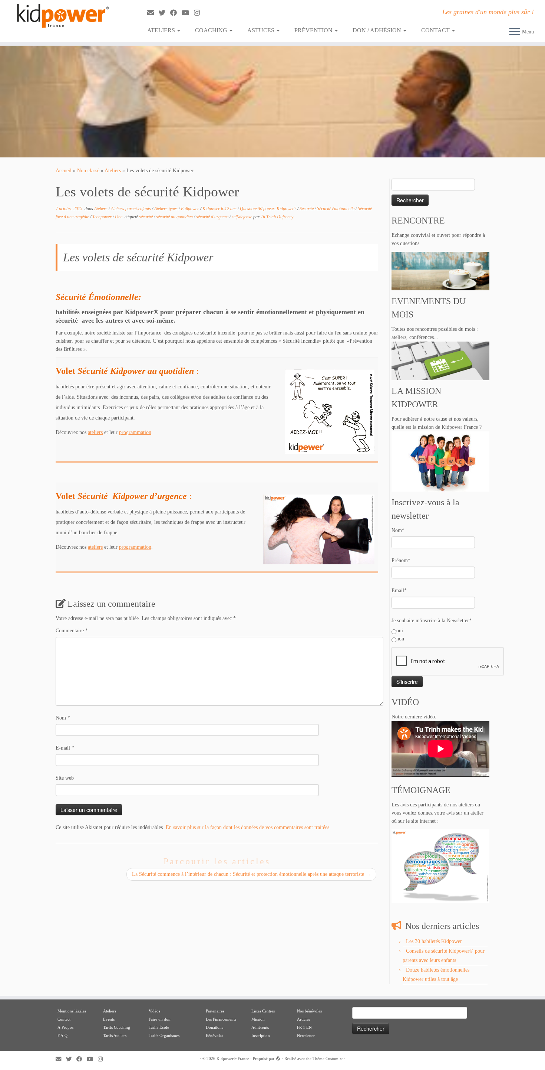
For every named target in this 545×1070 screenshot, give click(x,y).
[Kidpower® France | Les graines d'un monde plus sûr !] (63, 16)
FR (299, 1027)
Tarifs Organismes (164, 1035)
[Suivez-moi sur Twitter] (164, 13)
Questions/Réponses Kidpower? (268, 208)
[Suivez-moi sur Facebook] (176, 13)
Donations (214, 1027)
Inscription (260, 1035)
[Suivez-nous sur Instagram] (199, 13)
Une (119, 216)
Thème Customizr (328, 1058)
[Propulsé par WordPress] (278, 1057)
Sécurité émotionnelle (336, 208)
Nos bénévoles (309, 1011)
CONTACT (436, 30)
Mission (258, 1019)
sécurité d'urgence (212, 216)
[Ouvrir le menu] (514, 32)
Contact (63, 1019)
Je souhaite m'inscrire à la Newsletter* (432, 620)
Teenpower (102, 216)
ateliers (95, 432)
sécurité (146, 216)
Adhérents (260, 1027)
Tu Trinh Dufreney (277, 216)
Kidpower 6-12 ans (220, 208)
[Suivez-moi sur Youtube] (188, 13)
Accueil (64, 170)
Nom (63, 718)
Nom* (398, 530)
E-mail (65, 748)
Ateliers (113, 170)
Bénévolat (214, 1035)
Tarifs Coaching (116, 1027)
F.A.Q (62, 1035)
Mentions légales (71, 1011)
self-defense (242, 216)
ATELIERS (161, 30)
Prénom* (401, 560)
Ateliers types (166, 208)
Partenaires (215, 1011)
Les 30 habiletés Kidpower (434, 941)
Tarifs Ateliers (114, 1035)
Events (109, 1019)
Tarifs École (159, 1027)
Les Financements (221, 1019)
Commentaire (72, 630)
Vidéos (154, 1011)
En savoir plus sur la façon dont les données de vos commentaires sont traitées (247, 827)
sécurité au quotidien (175, 216)
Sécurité (307, 208)
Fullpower (190, 208)
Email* (399, 590)
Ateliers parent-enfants (131, 208)
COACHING (212, 30)
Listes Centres (263, 1011)
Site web (65, 778)
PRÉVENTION (314, 30)
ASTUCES (261, 30)
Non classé (88, 170)
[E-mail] (153, 13)
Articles (303, 1019)
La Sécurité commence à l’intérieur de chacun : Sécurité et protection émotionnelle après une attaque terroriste (251, 874)
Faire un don (160, 1019)
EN (309, 1027)
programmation (135, 432)
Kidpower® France (233, 1058)
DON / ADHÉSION (378, 30)
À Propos (65, 1027)
